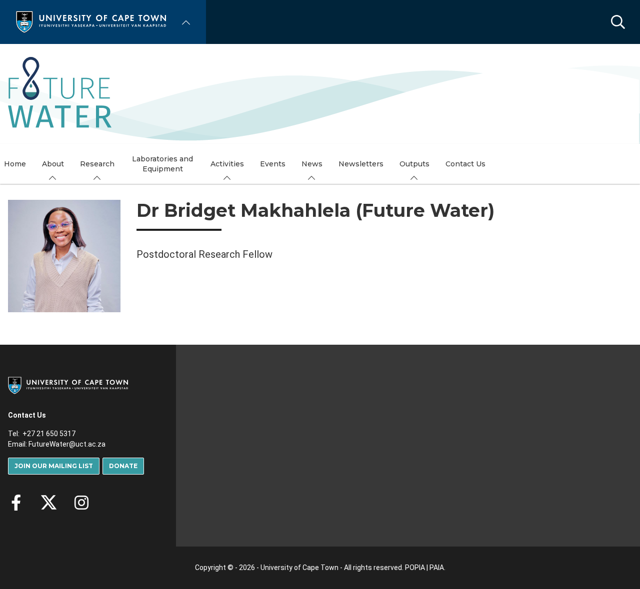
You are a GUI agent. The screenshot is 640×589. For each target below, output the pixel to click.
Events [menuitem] (273, 163)
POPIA (415, 568)
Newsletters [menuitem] (361, 163)
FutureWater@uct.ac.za (67, 444)
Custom (81, 503)
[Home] (91, 21)
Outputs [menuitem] (415, 163)
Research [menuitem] (97, 163)
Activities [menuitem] (227, 163)
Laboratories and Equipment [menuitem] (162, 163)
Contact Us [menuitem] (466, 163)
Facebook (16, 503)
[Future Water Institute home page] (60, 94)
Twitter (49, 503)
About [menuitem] (53, 163)
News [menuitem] (312, 163)
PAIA (437, 568)
